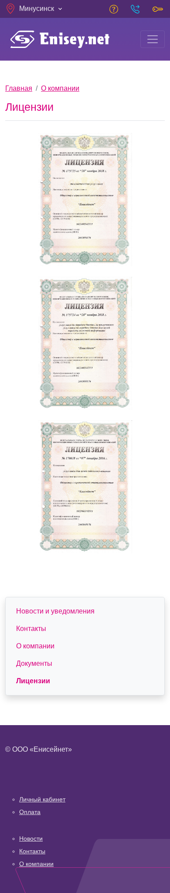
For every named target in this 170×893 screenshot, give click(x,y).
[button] (34, 8)
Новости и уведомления (55, 611)
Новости (31, 838)
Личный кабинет (42, 799)
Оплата (30, 811)
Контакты (31, 628)
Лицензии (33, 681)
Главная (18, 88)
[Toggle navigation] (152, 39)
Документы (34, 663)
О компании (60, 88)
